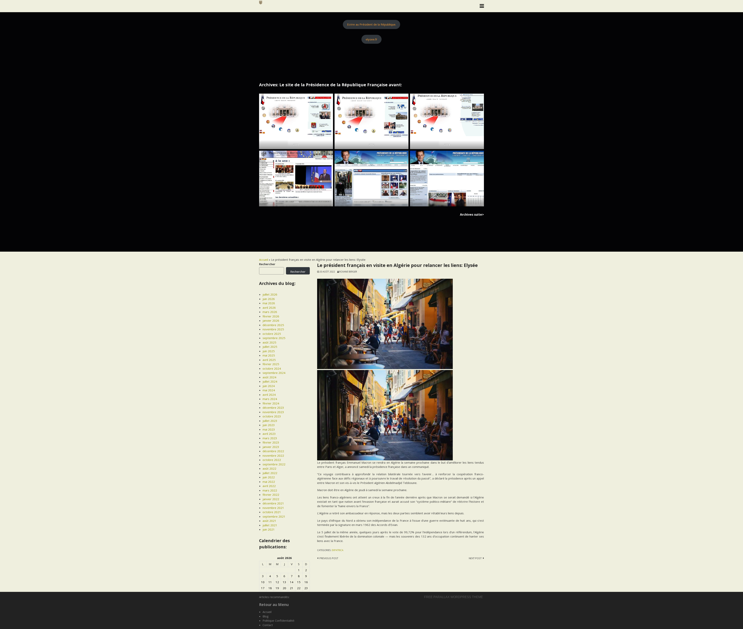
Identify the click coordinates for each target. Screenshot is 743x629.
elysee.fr (371, 39)
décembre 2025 (273, 325)
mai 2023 (269, 429)
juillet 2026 (270, 294)
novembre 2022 (273, 455)
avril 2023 (269, 434)
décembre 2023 (273, 407)
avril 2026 (269, 307)
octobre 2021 (272, 512)
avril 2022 (269, 486)
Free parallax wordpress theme (453, 597)
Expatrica (337, 550)
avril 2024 (269, 395)
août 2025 (269, 342)
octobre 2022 (272, 460)
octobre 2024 (272, 368)
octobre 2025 (272, 334)
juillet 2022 (270, 473)
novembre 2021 (273, 508)
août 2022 (269, 468)
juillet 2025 (270, 347)
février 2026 (271, 316)
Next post (475, 558)
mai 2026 (269, 303)
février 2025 (271, 364)
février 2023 (271, 442)
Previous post (328, 558)
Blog (266, 616)
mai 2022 (269, 482)
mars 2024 (270, 399)
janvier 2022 (271, 499)
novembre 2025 (273, 329)
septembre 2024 (274, 373)
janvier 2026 (271, 320)
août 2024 (269, 377)
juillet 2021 (270, 525)
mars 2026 (270, 312)
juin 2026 (269, 299)
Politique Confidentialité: (279, 620)
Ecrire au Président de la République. (371, 24)
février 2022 (271, 495)
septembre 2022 (274, 464)
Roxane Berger (348, 271)
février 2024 (271, 403)
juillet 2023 (270, 421)
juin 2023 (269, 425)
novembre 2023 (273, 412)
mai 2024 (269, 390)
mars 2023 (270, 438)
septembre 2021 (274, 516)
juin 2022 (269, 477)
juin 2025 (269, 351)
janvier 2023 (271, 447)
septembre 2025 (274, 338)
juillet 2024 (270, 381)
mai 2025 (269, 355)
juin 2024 (269, 386)
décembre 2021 (273, 503)
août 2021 (269, 521)
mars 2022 (270, 490)
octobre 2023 (272, 416)
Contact (268, 625)
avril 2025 (269, 360)
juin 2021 (269, 529)
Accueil (263, 260)
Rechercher (267, 264)
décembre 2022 (273, 451)
